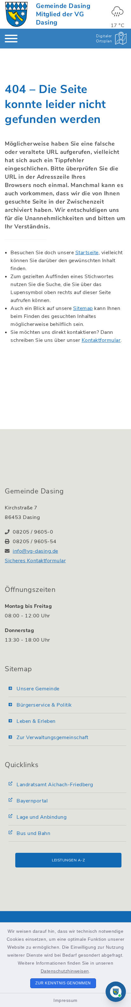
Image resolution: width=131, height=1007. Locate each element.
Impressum (65, 1000)
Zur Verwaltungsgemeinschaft (52, 737)
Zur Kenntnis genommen (63, 983)
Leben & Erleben (36, 721)
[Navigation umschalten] (11, 38)
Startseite (87, 252)
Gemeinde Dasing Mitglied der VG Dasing (63, 14)
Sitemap (83, 308)
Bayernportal (32, 800)
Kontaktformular (101, 340)
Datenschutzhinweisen (65, 971)
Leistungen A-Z (68, 860)
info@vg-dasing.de (35, 551)
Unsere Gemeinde (38, 688)
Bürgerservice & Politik (44, 704)
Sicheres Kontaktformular (35, 560)
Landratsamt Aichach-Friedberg (55, 784)
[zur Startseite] (16, 14)
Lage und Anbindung (41, 817)
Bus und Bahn (33, 833)
